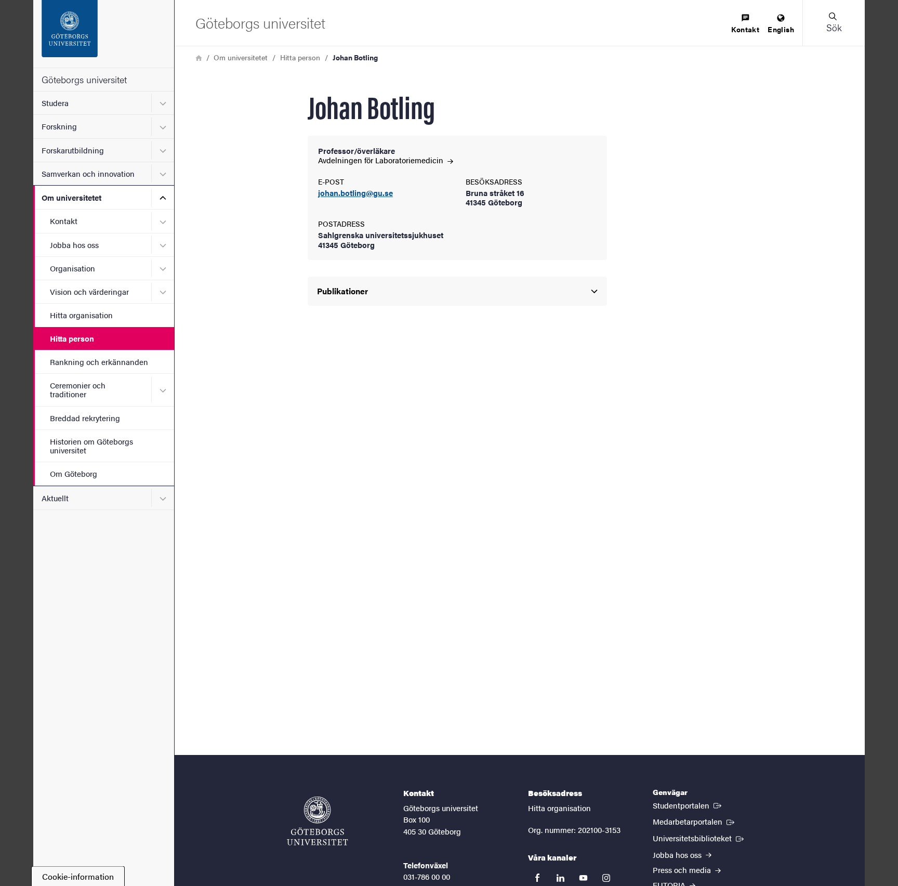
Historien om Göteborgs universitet (91, 445)
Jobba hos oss (74, 244)
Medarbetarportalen (694, 821)
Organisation (72, 268)
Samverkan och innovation (88, 173)
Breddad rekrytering (85, 417)
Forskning (59, 126)
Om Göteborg (73, 473)
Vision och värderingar (89, 291)
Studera (55, 102)
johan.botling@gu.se (355, 193)
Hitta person (72, 338)
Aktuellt (55, 497)
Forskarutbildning (73, 150)
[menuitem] (745, 24)
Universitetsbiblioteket (699, 837)
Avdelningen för (381, 159)
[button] (833, 23)
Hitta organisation (81, 314)
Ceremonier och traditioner (77, 389)
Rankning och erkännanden (99, 361)
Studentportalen (688, 805)
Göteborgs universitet (84, 79)
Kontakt (63, 220)
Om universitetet (71, 197)
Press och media (683, 869)
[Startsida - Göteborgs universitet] (103, 34)
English (781, 29)
